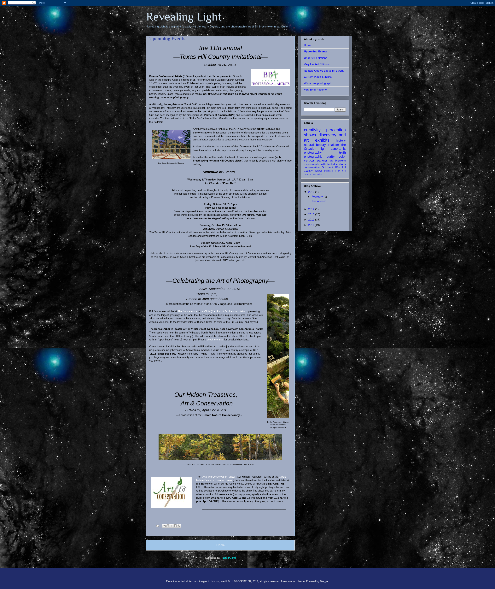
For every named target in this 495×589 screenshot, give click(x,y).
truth (342, 152)
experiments (311, 164)
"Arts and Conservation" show (218, 476)
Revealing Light (184, 16)
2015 (311, 191)
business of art (332, 171)
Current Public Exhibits (318, 76)
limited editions (336, 164)
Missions (340, 160)
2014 (311, 209)
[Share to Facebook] (175, 526)
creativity (312, 129)
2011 (311, 225)
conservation (312, 167)
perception (336, 129)
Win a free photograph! (318, 83)
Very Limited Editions (316, 64)
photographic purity (319, 156)
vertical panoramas (318, 160)
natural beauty (315, 145)
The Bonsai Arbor (187, 311)
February (317, 196)
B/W (337, 167)
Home (220, 545)
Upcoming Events (315, 51)
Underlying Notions (315, 57)
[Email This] (164, 526)
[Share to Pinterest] (179, 526)
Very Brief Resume (315, 89)
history (341, 140)
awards (319, 170)
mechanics (317, 174)
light (323, 148)
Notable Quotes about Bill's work (324, 70)
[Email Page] (157, 525)
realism (333, 145)
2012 (311, 219)
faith (323, 164)
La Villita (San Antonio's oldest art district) (224, 311)
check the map (215, 339)
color (342, 156)
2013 (311, 214)
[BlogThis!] (168, 526)
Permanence (318, 201)
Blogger (324, 581)
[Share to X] (171, 526)
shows (310, 135)
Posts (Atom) (228, 557)
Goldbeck (327, 167)
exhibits (322, 140)
